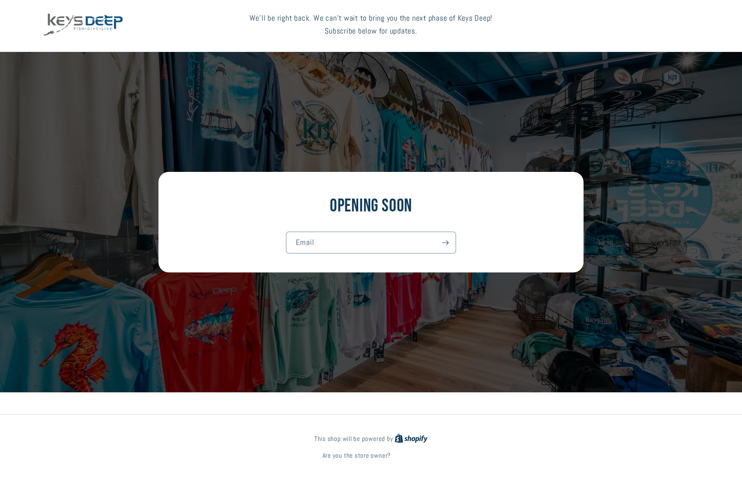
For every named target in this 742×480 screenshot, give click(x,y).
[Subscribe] (445, 243)
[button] (665, 25)
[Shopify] (411, 439)
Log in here (406, 455)
